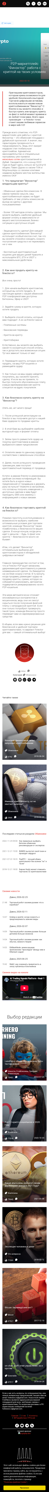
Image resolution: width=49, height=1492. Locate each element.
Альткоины (13, 1193)
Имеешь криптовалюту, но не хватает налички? (20, 802)
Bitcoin (11, 1315)
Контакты (33, 1416)
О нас (23, 1416)
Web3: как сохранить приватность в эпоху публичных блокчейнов (25, 965)
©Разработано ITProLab (24, 1418)
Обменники (31, 675)
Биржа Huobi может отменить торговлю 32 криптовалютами (32, 870)
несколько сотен (11, 159)
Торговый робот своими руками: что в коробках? (27, 903)
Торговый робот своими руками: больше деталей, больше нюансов (28, 932)
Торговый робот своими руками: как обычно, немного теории (26, 940)
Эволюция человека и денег (19, 1246)
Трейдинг (33, 1071)
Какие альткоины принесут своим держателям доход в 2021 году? (22, 1184)
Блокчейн (12, 1376)
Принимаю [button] (24, 1488)
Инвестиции (13, 1074)
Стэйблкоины (22, 1071)
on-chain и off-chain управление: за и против (24, 1367)
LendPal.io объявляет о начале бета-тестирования (24, 1062)
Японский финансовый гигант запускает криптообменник (20, 741)
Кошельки (12, 1132)
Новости (11, 1071)
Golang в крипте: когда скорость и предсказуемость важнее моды (24, 918)
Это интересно (14, 1254)
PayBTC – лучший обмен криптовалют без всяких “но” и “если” (33, 861)
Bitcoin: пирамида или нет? (18, 1307)
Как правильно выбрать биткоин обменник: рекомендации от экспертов (31, 843)
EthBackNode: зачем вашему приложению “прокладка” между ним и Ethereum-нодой (27, 949)
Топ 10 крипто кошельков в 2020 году (22, 1123)
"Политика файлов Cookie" (15, 1482)
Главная (14, 1416)
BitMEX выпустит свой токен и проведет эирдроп (32, 852)
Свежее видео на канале (15, 972)
